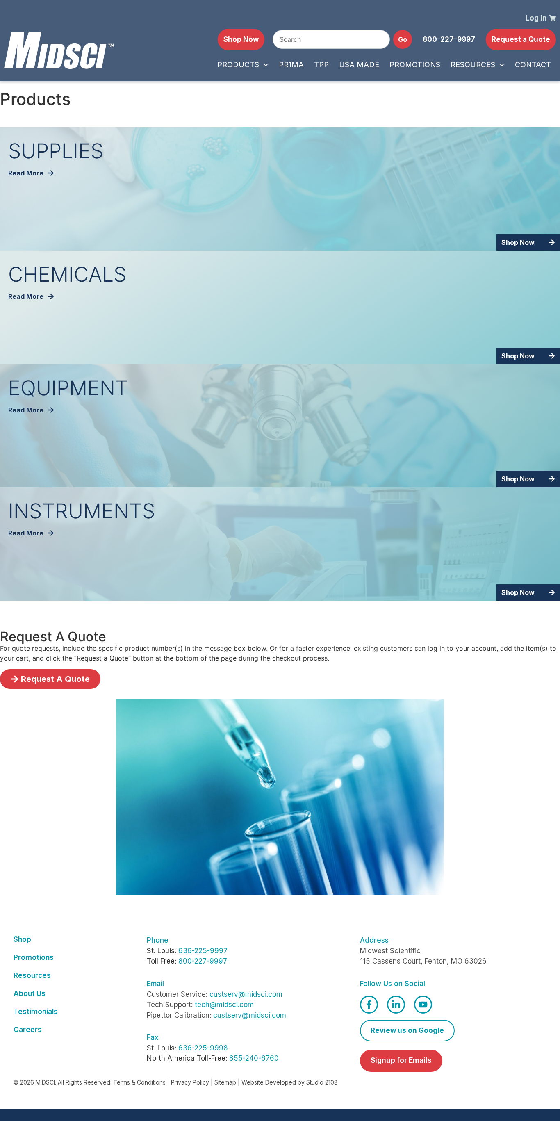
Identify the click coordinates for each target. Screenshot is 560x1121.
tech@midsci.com (224, 1004)
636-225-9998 (203, 1048)
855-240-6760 (254, 1058)
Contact (533, 64)
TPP (321, 64)
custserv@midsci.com (245, 994)
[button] (449, 40)
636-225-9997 (203, 951)
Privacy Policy (190, 1082)
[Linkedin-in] (396, 1005)
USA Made (359, 64)
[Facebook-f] (369, 1005)
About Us (30, 993)
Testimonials (36, 1011)
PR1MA (291, 64)
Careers (28, 1029)
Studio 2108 (322, 1082)
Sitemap (225, 1082)
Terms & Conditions (139, 1082)
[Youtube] (423, 1005)
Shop (22, 939)
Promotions (414, 64)
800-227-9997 (202, 961)
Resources (473, 64)
